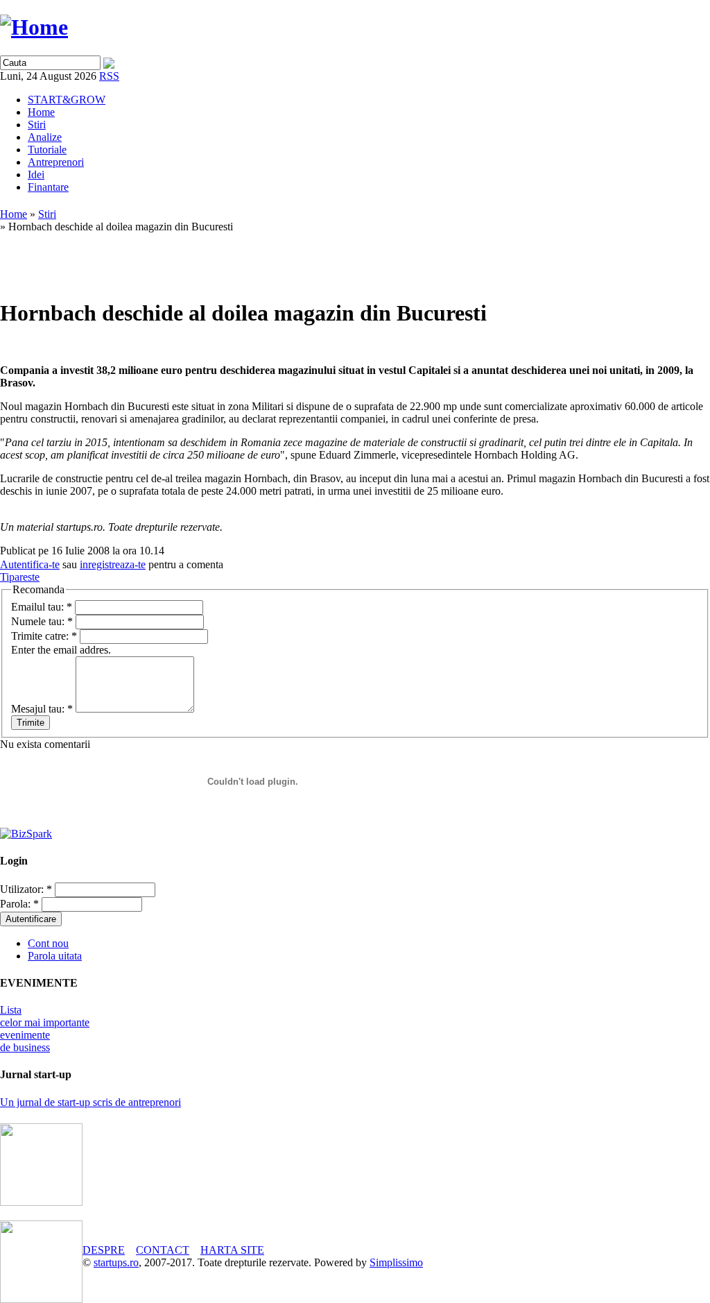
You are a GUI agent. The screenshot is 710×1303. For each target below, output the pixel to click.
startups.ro (116, 1262)
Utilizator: (26, 889)
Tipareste (20, 577)
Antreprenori (56, 162)
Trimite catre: (44, 636)
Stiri (37, 124)
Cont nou (48, 943)
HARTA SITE (232, 1250)
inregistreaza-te (113, 564)
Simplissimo (396, 1262)
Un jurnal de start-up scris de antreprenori (90, 1102)
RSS (109, 76)
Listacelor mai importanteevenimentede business (44, 1028)
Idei (36, 174)
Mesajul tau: (42, 709)
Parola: (19, 904)
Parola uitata (55, 956)
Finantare (48, 187)
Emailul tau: (41, 607)
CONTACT (162, 1250)
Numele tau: (42, 621)
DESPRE (104, 1250)
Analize (45, 137)
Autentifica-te (30, 564)
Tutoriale (47, 149)
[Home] (34, 27)
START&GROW (66, 99)
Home (41, 112)
